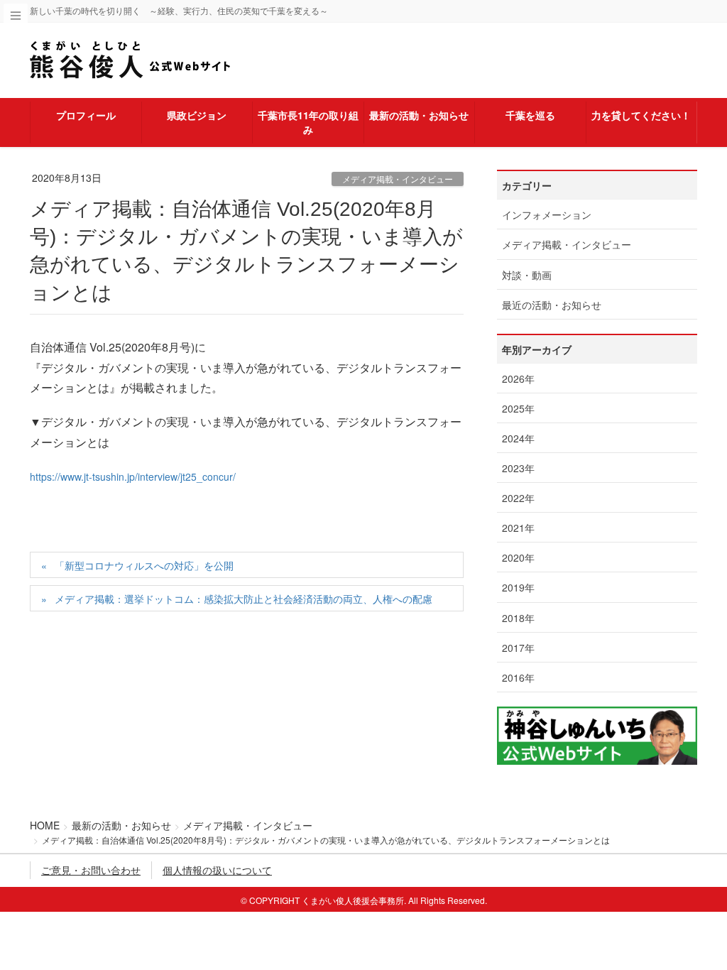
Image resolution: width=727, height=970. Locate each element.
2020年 (518, 557)
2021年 (518, 528)
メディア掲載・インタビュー (397, 179)
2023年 (518, 468)
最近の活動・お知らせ (551, 305)
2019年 (518, 587)
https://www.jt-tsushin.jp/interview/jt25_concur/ (133, 476)
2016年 (518, 677)
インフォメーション (546, 214)
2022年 (518, 498)
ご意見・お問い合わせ (91, 870)
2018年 (518, 618)
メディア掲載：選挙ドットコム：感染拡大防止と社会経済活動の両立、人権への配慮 (243, 599)
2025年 (518, 408)
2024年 (518, 438)
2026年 (518, 378)
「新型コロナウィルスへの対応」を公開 (144, 565)
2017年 (518, 648)
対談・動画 (527, 275)
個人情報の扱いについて (217, 870)
